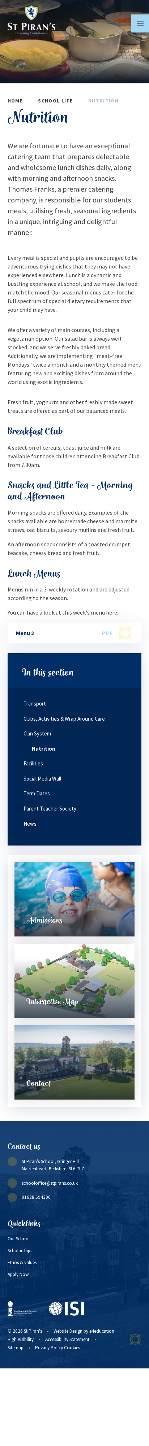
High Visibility (21, 1339)
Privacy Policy (49, 1348)
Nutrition (103, 100)
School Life (55, 100)
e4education (101, 1331)
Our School (19, 1239)
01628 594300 (36, 1197)
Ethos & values (22, 1262)
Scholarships (20, 1251)
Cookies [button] (72, 1348)
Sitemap (16, 1348)
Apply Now (18, 1274)
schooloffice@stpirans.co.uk (50, 1183)
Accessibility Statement (67, 1339)
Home (15, 100)
